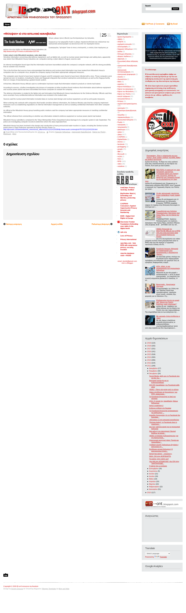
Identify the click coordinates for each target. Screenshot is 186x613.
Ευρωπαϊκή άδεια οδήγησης (128, 61)
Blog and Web (64, 589)
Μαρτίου (152, 484)
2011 (149, 366)
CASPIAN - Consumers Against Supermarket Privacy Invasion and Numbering (128, 208)
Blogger (130, 263)
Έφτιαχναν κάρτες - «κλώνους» (160, 454)
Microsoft (121, 154)
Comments (159, 24)
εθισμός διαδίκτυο (124, 56)
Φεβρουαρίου (154, 487)
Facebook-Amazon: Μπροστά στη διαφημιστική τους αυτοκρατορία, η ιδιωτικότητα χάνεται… (167, 251)
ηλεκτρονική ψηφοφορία (126, 74)
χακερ (120, 132)
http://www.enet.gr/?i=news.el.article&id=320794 (21, 51)
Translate (163, 557)
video (120, 164)
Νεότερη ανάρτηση (14, 224)
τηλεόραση (121, 125)
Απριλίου (152, 481)
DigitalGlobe (122, 139)
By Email (173, 24)
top (5, 575)
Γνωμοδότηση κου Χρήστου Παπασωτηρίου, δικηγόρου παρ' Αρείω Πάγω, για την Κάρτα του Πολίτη (168, 214)
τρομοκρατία (122, 127)
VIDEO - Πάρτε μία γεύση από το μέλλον (164, 390)
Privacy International (128, 239)
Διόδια (120, 51)
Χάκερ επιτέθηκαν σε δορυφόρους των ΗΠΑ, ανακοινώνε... (163, 393)
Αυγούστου (153, 471)
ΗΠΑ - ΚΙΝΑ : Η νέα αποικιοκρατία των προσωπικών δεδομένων (168, 268)
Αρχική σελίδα (56, 224)
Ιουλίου (152, 474)
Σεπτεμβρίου (153, 469)
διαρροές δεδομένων (125, 49)
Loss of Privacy (126, 236)
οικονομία (121, 108)
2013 (149, 360)
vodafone (121, 166)
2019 (149, 343)
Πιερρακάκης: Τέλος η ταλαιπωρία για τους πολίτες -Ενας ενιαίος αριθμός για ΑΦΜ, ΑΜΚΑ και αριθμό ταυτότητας (162, 157)
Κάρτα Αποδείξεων (124, 87)
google (120, 149)
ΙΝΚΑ (119, 82)
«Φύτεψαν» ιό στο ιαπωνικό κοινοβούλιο (164, 420)
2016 (149, 351)
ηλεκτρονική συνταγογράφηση (124, 71)
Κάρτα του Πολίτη (124, 94)
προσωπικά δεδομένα (125, 120)
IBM (119, 152)
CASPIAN (121, 137)
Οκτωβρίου (153, 373)
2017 (149, 349)
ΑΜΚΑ (120, 39)
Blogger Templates (49, 589)
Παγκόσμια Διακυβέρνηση (127, 111)
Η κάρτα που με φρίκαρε (158, 466)
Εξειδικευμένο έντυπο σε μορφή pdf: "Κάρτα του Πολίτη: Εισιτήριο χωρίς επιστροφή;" (167, 302)
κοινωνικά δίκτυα (124, 99)
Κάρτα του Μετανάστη (126, 91)
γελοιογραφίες (123, 47)
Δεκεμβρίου (153, 368)
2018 (149, 346)
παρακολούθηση (124, 117)
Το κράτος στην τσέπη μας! (159, 459)
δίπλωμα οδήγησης (125, 54)
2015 (149, 354)
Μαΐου (151, 479)
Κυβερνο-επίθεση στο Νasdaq (160, 408)
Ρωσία (120, 122)
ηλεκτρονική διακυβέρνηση (127, 66)
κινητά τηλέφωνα (124, 96)
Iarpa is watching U (156, 406)
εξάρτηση (121, 59)
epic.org (123, 232)
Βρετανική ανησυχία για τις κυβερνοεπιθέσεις (159, 381)
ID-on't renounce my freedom (27, 586)
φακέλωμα (121, 130)
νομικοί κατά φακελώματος (127, 104)
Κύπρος (120, 101)
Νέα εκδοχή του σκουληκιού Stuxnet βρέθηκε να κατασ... (162, 432)
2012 (149, 363)
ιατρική (120, 77)
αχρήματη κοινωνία (125, 44)
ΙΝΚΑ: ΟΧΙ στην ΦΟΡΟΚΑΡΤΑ (160, 456)
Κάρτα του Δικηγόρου (125, 89)
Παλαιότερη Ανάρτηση (101, 224)
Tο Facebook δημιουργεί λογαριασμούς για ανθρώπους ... (163, 412)
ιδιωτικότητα (122, 79)
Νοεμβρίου (153, 371)
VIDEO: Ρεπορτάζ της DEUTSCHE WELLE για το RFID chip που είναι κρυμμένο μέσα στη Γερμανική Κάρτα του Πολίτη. (168, 233)
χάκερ (120, 134)
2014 (149, 357)
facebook (121, 144)
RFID (119, 161)
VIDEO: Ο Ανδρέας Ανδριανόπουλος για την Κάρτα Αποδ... (163, 437)
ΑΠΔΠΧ (120, 42)
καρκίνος (121, 84)
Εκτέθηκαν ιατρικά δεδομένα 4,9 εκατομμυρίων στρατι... (161, 450)
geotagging (122, 147)
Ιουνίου (152, 476)
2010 (149, 492)
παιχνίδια (121, 115)
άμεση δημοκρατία (124, 37)
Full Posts (149, 24)
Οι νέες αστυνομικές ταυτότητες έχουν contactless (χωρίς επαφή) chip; (168, 195)
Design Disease (17, 589)
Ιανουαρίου (153, 489)
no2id (120, 156)
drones (120, 142)
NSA (119, 159)
